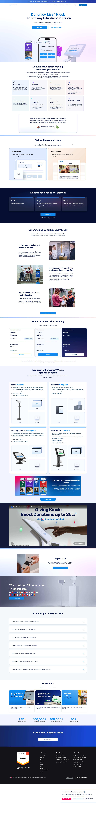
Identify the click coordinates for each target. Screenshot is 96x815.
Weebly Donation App (78, 761)
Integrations (77, 753)
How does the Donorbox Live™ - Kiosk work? (23, 629)
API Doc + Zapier (77, 766)
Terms (41, 764)
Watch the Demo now (61, 1)
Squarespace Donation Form (79, 757)
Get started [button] (39, 27)
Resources (61, 5)
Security (42, 768)
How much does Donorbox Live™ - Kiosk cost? (24, 637)
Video (54, 688)
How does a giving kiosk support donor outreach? (25, 661)
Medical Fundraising (61, 757)
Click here (56, 360)
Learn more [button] (60, 567)
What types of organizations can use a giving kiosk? (25, 621)
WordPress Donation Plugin (79, 755)
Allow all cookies (66, 798)
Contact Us (42, 755)
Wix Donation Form (77, 759)
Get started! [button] (48, 313)
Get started (48, 214)
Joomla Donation (77, 764)
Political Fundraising (61, 755)
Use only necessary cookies (78, 798)
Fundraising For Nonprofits (62, 759)
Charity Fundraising (60, 762)
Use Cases (60, 753)
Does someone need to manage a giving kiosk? (24, 645)
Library (41, 771)
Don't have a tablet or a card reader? (48, 218)
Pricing (55, 5)
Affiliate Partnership (44, 770)
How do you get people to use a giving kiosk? (24, 653)
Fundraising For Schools (62, 761)
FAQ (41, 762)
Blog (41, 688)
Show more (81, 796)
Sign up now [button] (83, 5)
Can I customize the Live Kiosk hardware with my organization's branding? (31, 669)
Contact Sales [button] (48, 499)
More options (89, 798)
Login (75, 5)
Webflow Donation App (78, 762)
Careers (41, 761)
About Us (42, 757)
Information (44, 753)
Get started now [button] (48, 739)
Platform (49, 5)
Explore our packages (56, 27)
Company (68, 5)
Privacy (41, 766)
